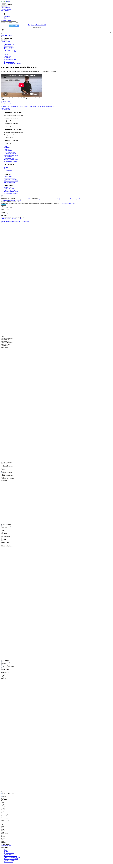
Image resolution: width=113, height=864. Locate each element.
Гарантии (53, 198)
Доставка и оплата (44, 198)
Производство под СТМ (11, 859)
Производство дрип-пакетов (12, 857)
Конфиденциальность (63, 198)
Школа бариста (8, 156)
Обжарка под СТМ (9, 50)
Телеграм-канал (5, 108)
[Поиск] (17, 22)
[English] (5, 1)
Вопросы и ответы (6, 9)
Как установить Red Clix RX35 (12, 63)
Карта (76, 198)
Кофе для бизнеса (9, 47)
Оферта (72, 198)
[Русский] (8, 1)
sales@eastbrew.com (48, 106)
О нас (5, 146)
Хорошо (3, 204)
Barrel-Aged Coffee (9, 188)
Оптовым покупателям (10, 856)
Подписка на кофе (9, 44)
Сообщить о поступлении (8, 102)
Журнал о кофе (5, 10)
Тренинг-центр (8, 46)
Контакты (7, 147)
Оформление (4, 200)
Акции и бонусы (5, 7)
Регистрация (7, 16)
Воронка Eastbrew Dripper (11, 161)
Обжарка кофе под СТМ (11, 155)
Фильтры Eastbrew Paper (11, 49)
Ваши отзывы (83, 198)
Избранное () (25, 221)
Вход (5, 18)
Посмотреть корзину (6, 35)
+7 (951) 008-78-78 (37, 106)
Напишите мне (16, 221)
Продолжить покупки (14, 200)
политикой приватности (67, 203)
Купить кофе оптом (9, 152)
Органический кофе (9, 190)
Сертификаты (8, 150)
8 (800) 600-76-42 (27, 106)
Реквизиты (7, 149)
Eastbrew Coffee (27, 198)
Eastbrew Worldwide (9, 182)
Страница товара (9, 62)
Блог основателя (5, 109)
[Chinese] (2, 1)
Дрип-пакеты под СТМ (10, 52)
